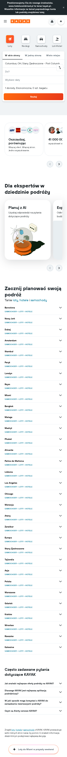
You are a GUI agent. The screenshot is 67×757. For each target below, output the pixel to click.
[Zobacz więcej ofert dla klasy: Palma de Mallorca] (60, 461)
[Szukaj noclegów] (26, 39)
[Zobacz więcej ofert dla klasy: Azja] (60, 570)
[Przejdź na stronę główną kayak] (20, 21)
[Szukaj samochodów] (41, 39)
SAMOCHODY (11, 311)
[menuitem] (10, 41)
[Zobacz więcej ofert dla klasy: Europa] (60, 538)
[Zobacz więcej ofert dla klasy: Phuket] (60, 439)
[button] (63, 7)
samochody (39, 300)
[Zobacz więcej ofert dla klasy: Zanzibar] (60, 527)
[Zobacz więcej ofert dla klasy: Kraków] (60, 614)
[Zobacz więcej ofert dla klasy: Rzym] (60, 384)
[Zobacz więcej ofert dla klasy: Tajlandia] (60, 559)
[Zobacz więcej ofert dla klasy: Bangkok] (60, 406)
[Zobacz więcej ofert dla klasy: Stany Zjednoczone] (60, 548)
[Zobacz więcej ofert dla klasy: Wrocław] (60, 625)
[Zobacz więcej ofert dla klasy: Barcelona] (60, 307)
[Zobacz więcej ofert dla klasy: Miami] (60, 395)
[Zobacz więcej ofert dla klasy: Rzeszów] (60, 636)
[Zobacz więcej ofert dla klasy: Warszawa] (60, 592)
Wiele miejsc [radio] (53, 55)
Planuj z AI (17, 207)
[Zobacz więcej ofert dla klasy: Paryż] (60, 362)
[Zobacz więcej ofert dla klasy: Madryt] (60, 428)
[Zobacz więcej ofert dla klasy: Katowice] (60, 647)
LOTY (21, 311)
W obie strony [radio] (12, 55)
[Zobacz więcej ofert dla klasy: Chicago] (60, 494)
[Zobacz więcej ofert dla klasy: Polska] (60, 581)
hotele (23, 300)
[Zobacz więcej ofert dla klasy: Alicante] (60, 450)
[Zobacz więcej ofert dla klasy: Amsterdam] (60, 340)
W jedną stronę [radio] (33, 55)
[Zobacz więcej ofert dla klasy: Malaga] (60, 417)
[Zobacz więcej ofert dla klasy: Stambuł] (60, 351)
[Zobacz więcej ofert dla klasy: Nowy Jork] (60, 318)
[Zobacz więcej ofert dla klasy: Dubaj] (60, 329)
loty (15, 300)
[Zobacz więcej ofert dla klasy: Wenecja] (60, 505)
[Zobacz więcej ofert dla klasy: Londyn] (60, 373)
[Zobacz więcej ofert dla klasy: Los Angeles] (60, 483)
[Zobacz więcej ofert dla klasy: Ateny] (60, 516)
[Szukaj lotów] (10, 39)
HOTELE (28, 311)
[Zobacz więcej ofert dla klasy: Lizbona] (60, 472)
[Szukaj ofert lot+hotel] (57, 39)
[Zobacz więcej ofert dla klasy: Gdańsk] (60, 603)
